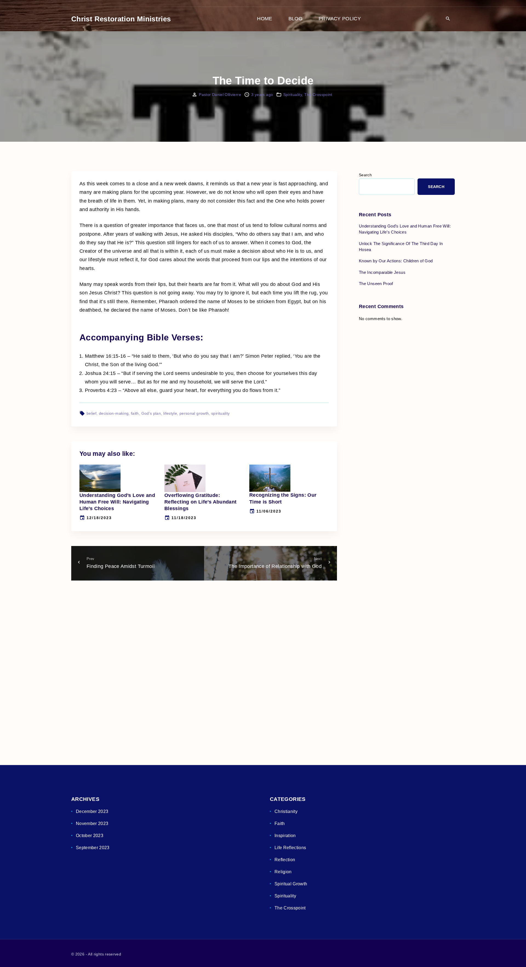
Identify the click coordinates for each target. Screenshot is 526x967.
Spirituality (292, 94)
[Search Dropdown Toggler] (448, 19)
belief (91, 413)
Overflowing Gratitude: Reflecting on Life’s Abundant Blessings (200, 502)
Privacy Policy (340, 18)
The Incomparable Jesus (382, 272)
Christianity (286, 811)
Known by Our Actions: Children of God (396, 260)
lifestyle (170, 413)
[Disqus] (204, 663)
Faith (280, 823)
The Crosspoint (318, 94)
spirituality (220, 413)
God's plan (151, 413)
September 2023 (93, 847)
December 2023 (92, 811)
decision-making (113, 413)
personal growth (194, 413)
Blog (295, 18)
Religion (283, 871)
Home (264, 18)
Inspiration (285, 835)
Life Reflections (290, 847)
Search (365, 175)
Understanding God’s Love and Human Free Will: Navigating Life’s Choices (117, 502)
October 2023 (89, 835)
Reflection (285, 859)
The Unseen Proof (376, 283)
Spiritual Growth (291, 883)
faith (135, 413)
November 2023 (92, 823)
